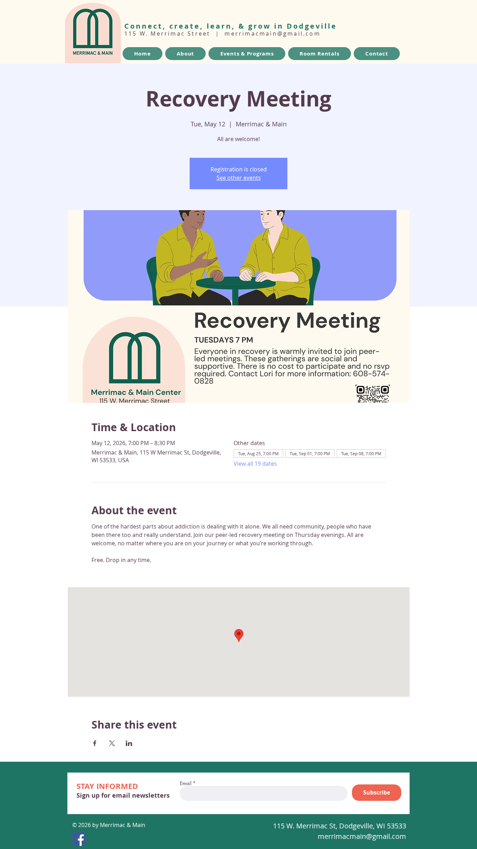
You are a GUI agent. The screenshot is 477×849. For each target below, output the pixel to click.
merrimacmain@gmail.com (272, 33)
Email (185, 783)
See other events (239, 178)
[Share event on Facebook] (94, 743)
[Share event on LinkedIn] (129, 743)
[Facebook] (79, 839)
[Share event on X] (112, 743)
